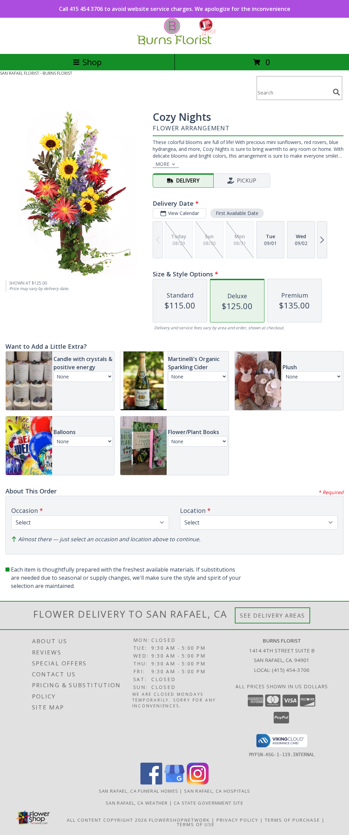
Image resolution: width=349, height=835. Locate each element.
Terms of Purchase (292, 820)
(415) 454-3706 (290, 669)
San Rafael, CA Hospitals (217, 791)
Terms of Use (196, 824)
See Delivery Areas (272, 615)
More (162, 164)
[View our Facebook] (151, 782)
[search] (336, 92)
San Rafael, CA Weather (137, 803)
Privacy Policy (237, 820)
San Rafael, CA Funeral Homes (138, 791)
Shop (92, 62)
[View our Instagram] (198, 782)
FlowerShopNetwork (179, 820)
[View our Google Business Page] (174, 782)
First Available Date (237, 213)
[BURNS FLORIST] (174, 44)
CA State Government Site (208, 803)
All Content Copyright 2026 (107, 820)
